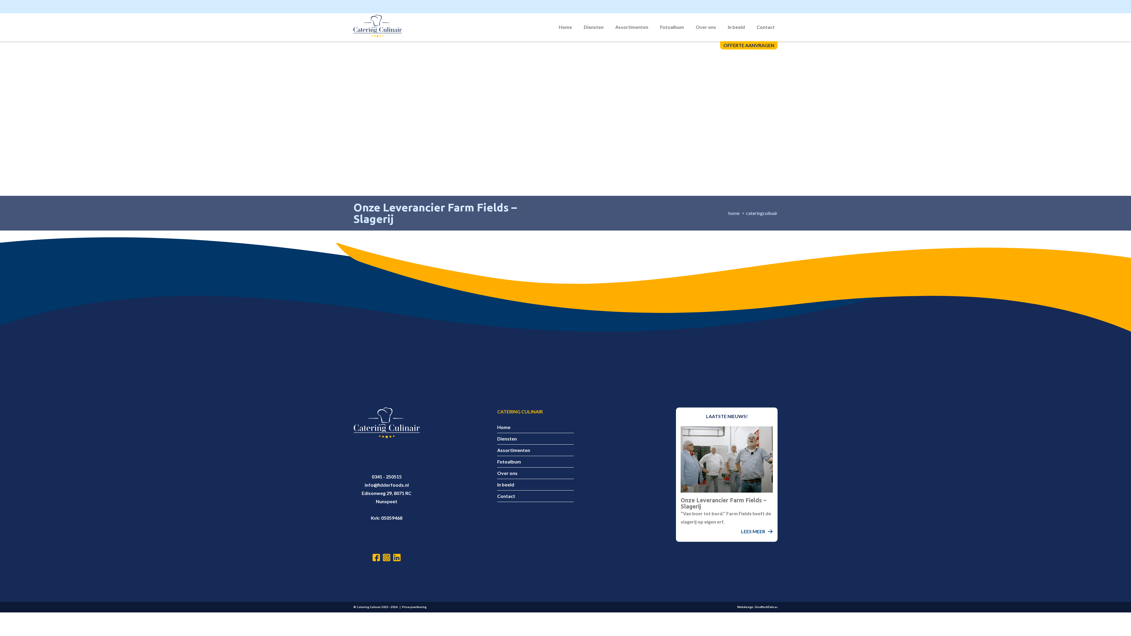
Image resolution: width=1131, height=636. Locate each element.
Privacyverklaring (414, 607)
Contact (766, 27)
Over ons (706, 27)
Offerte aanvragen (748, 45)
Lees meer (753, 531)
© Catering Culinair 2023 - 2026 (375, 607)
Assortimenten (631, 27)
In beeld (736, 27)
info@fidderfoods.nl (387, 485)
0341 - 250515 (387, 476)
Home (565, 27)
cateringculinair (762, 213)
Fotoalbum (672, 27)
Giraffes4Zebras (766, 607)
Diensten (593, 27)
